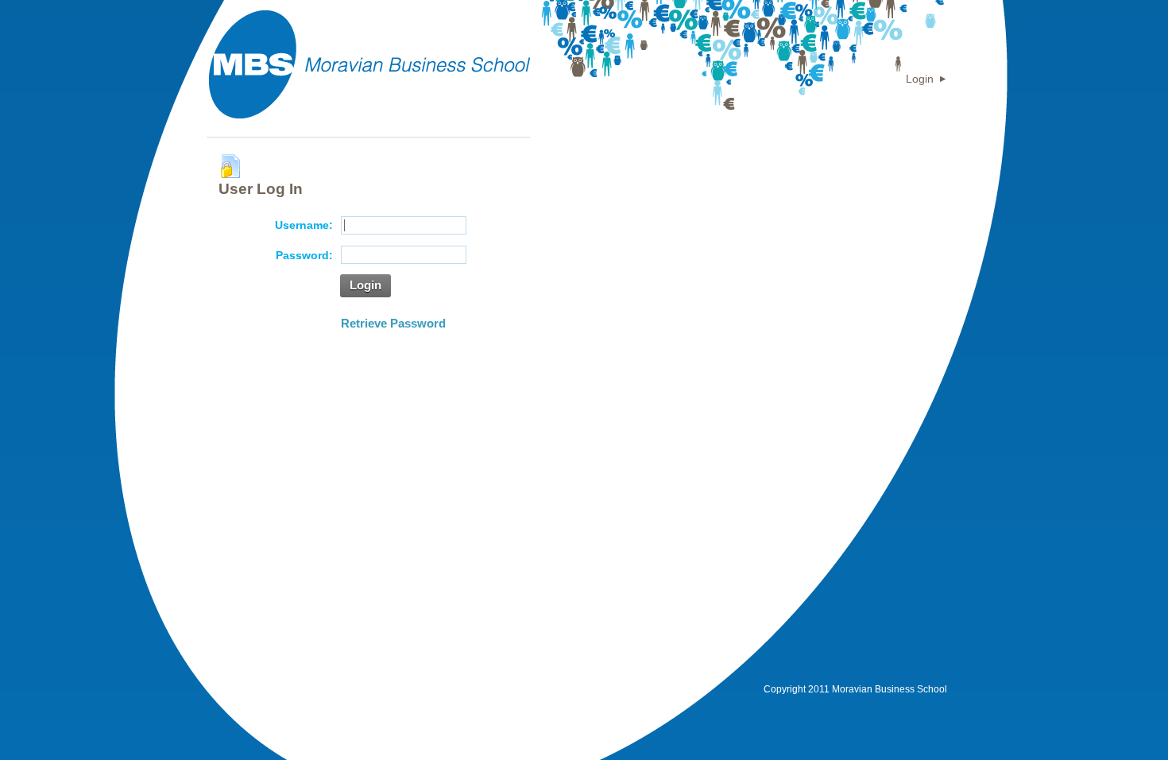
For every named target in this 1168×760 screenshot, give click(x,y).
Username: (304, 225)
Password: (304, 255)
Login (920, 78)
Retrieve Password (393, 323)
